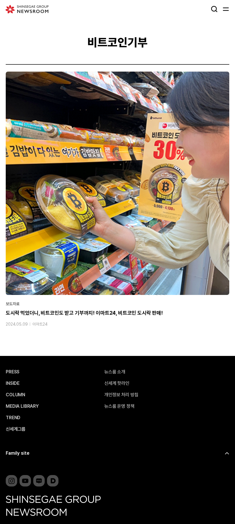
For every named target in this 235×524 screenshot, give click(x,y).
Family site (18, 453)
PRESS (12, 372)
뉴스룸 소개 (114, 372)
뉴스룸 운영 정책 (119, 406)
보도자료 (12, 304)
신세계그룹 (16, 429)
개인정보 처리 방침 (121, 395)
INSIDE (12, 383)
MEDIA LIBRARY (22, 406)
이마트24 (39, 324)
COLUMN (15, 395)
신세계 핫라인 (116, 383)
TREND (13, 417)
